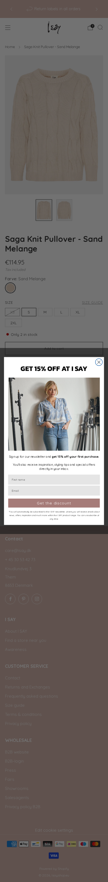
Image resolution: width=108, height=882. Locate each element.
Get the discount (54, 503)
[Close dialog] (99, 362)
